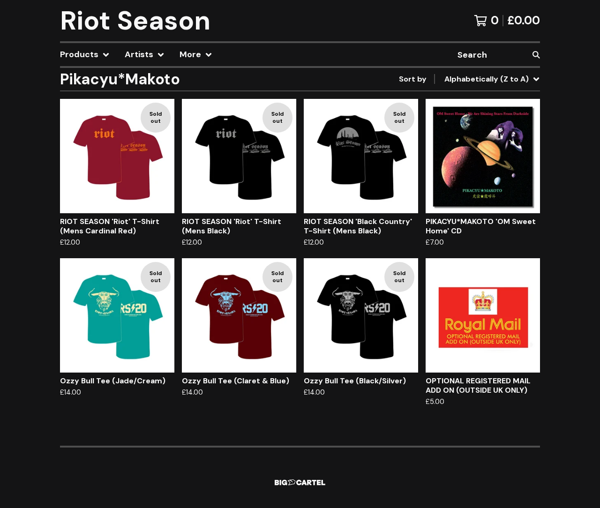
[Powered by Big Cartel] (300, 482)
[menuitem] (85, 54)
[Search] (536, 54)
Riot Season (135, 20)
